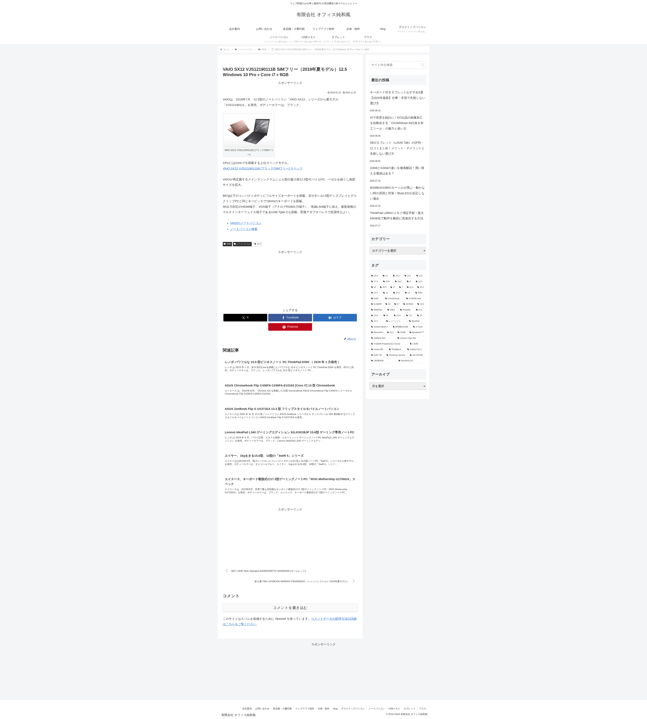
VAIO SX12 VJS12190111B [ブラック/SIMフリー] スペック (263, 168)
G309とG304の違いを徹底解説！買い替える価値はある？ (397, 170)
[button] (422, 65)
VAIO (228, 244)
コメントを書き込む (290, 608)
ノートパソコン (244, 244)
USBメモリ (394, 708)
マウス (422, 708)
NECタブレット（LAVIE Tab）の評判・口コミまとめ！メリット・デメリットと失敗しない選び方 (397, 148)
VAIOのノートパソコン (245, 223)
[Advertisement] (290, 278)
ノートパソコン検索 (243, 229)
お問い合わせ (262, 708)
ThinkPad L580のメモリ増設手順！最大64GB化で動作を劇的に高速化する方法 (397, 215)
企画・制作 (324, 708)
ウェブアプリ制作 (304, 708)
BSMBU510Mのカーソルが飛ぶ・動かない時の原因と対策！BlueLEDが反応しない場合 (397, 193)
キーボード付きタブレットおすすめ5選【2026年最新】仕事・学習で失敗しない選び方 (397, 98)
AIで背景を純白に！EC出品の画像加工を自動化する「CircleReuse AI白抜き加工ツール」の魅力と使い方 (396, 123)
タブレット (409, 708)
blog (335, 708)
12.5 (259, 244)
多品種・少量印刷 (282, 708)
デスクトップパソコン (353, 708)
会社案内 (247, 708)
